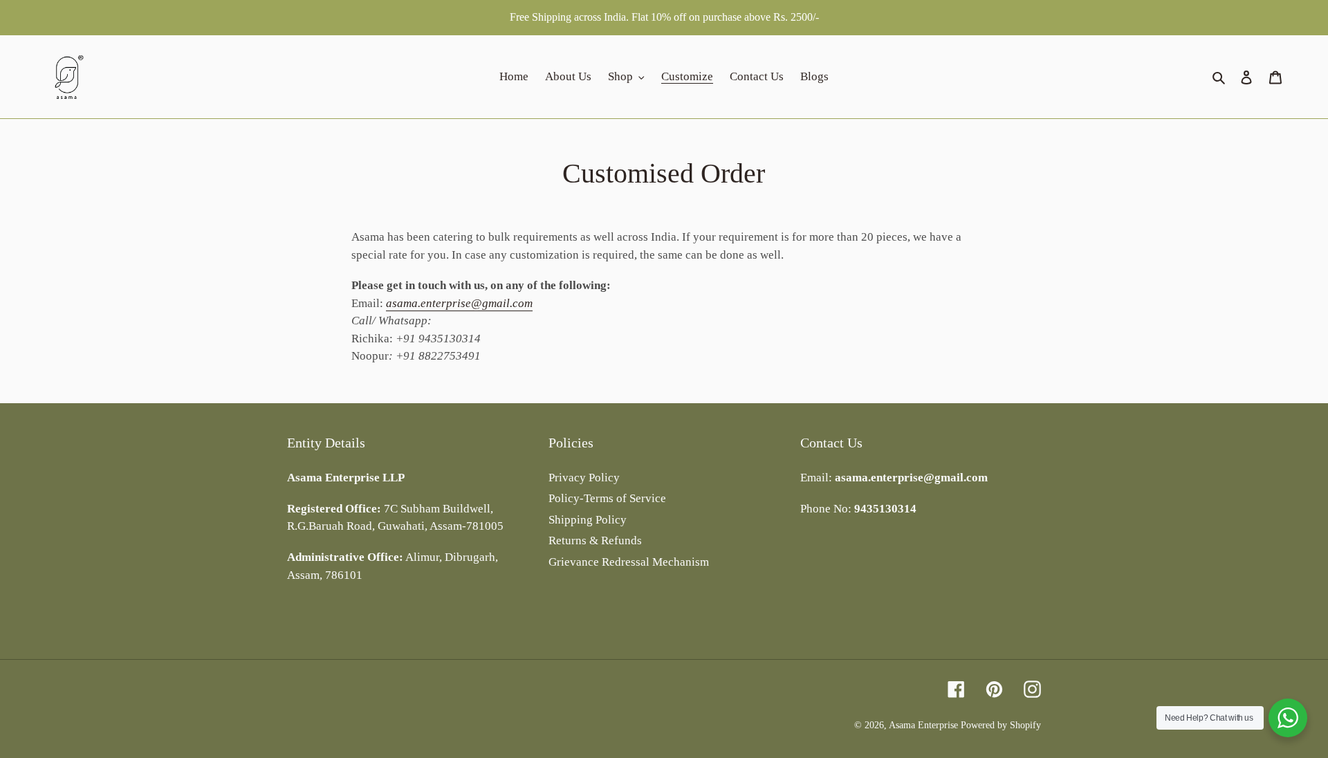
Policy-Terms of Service (607, 498)
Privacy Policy (584, 477)
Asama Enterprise (923, 725)
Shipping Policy (587, 519)
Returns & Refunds (595, 540)
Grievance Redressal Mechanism (628, 561)
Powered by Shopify (1001, 725)
